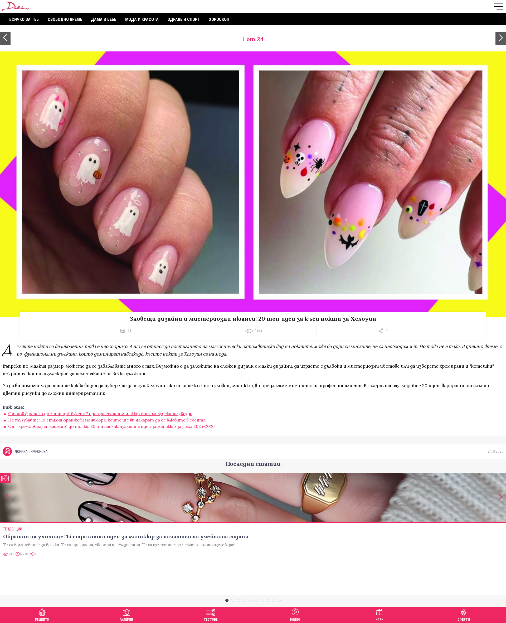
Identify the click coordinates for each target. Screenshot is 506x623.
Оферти (464, 619)
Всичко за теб (24, 19)
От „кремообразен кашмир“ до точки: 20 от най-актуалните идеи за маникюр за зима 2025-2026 (111, 426)
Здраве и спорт (184, 19)
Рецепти (42, 619)
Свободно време (65, 19)
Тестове (211, 619)
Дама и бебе (103, 19)
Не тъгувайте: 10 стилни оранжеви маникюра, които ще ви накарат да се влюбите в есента (107, 420)
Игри (379, 619)
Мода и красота (142, 19)
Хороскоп (219, 19)
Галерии (126, 619)
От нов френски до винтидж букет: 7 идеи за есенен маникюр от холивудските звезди (100, 413)
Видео (295, 619)
